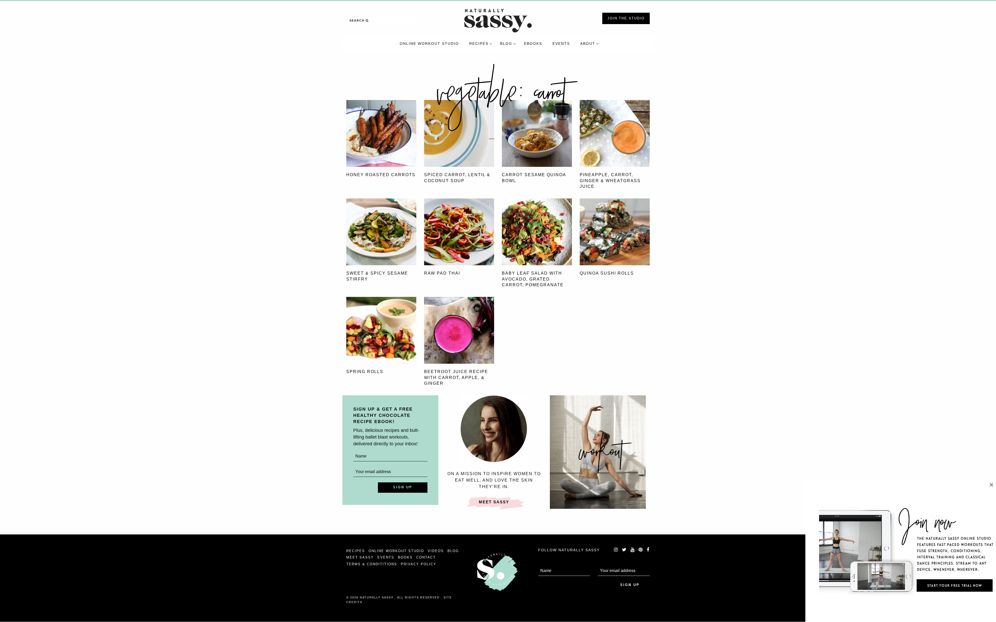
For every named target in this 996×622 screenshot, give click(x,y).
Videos (436, 551)
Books (405, 557)
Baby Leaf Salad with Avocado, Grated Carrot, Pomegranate (533, 279)
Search (357, 20)
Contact (426, 557)
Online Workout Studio (396, 551)
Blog (453, 551)
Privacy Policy (418, 564)
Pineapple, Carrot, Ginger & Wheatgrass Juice (610, 181)
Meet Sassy (494, 502)
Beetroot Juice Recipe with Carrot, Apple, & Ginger (456, 377)
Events (385, 557)
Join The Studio (626, 18)
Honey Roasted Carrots (381, 175)
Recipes (355, 551)
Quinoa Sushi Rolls (607, 273)
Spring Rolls (364, 371)
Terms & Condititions (371, 564)
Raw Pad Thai (442, 273)
